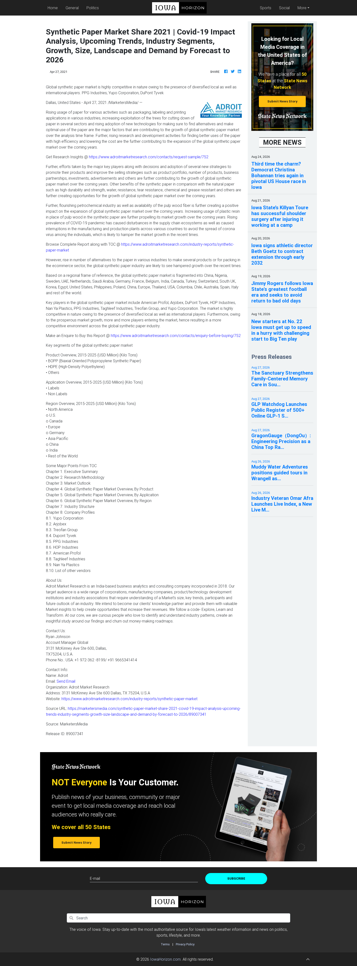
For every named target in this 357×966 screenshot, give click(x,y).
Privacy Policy (185, 944)
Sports (265, 7)
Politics (92, 7)
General (72, 7)
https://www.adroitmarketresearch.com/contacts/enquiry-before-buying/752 (176, 335)
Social (284, 7)
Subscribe (236, 878)
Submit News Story (282, 101)
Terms (165, 944)
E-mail (95, 878)
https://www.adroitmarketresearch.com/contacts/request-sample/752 (148, 156)
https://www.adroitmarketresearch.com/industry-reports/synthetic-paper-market (129, 698)
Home (54, 7)
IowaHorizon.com (165, 959)
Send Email (66, 681)
